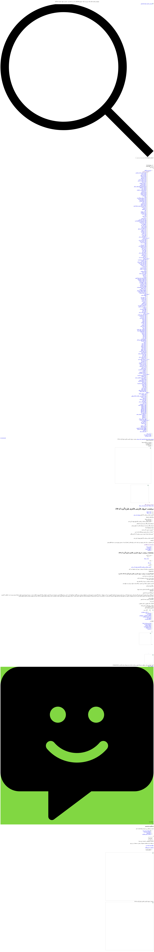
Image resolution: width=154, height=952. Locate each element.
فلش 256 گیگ (143, 410)
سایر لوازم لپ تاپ (142, 257)
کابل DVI (144, 320)
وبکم (145, 196)
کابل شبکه (144, 334)
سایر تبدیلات (143, 358)
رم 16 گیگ (144, 415)
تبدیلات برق (144, 249)
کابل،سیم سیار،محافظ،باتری (140, 220)
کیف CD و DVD (143, 399)
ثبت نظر (151, 590)
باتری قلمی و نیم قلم (142, 228)
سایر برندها (149, 512)
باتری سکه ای (143, 231)
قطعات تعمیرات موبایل (141, 429)
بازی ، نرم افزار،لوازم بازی (143, 359)
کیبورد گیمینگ (143, 178)
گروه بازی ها (143, 360)
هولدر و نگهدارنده (143, 282)
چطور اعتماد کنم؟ (147, 626)
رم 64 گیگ (144, 417)
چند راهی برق (143, 225)
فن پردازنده (144, 207)
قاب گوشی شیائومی (142, 280)
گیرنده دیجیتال (143, 204)
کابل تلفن (144, 335)
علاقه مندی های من (150, 845)
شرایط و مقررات (147, 624)
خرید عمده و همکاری (147, 616)
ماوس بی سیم (143, 175)
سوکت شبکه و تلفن (142, 390)
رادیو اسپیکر (143, 191)
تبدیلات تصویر (143, 345)
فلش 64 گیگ (143, 408)
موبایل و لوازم (146, 258)
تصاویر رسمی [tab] (148, 849)
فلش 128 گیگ (143, 409)
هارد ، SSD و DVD (142, 393)
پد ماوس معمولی (142, 183)
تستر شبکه (144, 382)
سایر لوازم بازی (143, 365)
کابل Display (143, 322)
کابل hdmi (144, 321)
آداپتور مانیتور (143, 227)
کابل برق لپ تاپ (143, 241)
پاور (145, 296)
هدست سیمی (143, 192)
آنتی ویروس (144, 367)
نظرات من (149, 614)
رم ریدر (144, 217)
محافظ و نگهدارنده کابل (141, 290)
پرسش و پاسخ (148, 548)
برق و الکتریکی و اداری (144, 420)
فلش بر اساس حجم (142, 405)
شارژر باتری (143, 234)
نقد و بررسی (148, 546)
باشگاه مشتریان (148, 619)
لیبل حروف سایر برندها (143, 505)
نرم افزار (144, 370)
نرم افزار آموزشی (142, 371)
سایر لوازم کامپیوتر (142, 219)
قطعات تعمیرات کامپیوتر (141, 428)
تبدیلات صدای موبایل (142, 291)
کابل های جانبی (143, 326)
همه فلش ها (143, 413)
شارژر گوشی (143, 260)
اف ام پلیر (144, 266)
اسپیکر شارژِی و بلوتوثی (141, 189)
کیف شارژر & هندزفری (141, 287)
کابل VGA (144, 319)
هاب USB (144, 216)
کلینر (145, 215)
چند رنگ (149, 562)
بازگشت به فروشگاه (149, 847)
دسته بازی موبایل (142, 289)
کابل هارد (144, 336)
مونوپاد (145, 276)
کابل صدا (144, 328)
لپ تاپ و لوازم (146, 238)
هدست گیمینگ (143, 193)
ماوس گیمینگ (143, 176)
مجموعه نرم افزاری (142, 369)
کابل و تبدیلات (146, 313)
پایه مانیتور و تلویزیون (142, 305)
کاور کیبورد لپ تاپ (142, 240)
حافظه (147, 392)
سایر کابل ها (143, 341)
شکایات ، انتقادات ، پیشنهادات (145, 615)
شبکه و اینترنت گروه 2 (141, 383)
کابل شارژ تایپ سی (142, 263)
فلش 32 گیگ (143, 407)
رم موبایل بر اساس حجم (141, 414)
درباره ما (149, 628)
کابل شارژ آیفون (143, 264)
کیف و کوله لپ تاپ (142, 246)
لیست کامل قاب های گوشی (140, 278)
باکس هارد (144, 235)
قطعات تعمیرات (143, 309)
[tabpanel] (77, 901)
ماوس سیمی (143, 173)
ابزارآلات (144, 256)
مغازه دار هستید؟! (147, 434)
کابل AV (144, 323)
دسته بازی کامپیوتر (142, 362)
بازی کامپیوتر (143, 361)
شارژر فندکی (143, 265)
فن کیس (144, 208)
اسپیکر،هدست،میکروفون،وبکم (140, 186)
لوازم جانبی (144, 213)
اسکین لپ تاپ (143, 242)
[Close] (153, 588)
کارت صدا (144, 202)
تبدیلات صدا (144, 344)
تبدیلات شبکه (143, 346)
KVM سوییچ (143, 352)
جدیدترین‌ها (149, 433)
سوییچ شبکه (143, 378)
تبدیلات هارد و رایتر (142, 236)
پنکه (145, 210)
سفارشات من (148, 613)
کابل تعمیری (143, 338)
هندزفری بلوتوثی (143, 268)
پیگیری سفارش (148, 436)
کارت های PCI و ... (142, 201)
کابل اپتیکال (144, 325)
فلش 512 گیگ (143, 412)
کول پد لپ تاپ (143, 244)
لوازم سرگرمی (143, 283)
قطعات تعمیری (143, 286)
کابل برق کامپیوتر (142, 222)
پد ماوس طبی (143, 184)
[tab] (75, 546)
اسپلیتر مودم (143, 389)
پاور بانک (144, 275)
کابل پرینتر (144, 327)
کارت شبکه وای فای (142, 199)
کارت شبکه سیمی (142, 200)
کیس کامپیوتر (143, 298)
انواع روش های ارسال (146, 623)
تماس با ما (149, 617)
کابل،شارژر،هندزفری (142, 259)
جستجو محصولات (150, 157)
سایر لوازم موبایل (142, 281)
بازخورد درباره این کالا (149, 504)
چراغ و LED (143, 218)
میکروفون (144, 195)
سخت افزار (146, 294)
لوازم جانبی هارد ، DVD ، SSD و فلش (138, 396)
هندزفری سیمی (143, 267)
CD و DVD (144, 394)
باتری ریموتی (143, 230)
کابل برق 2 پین (143, 223)
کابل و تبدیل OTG (142, 273)
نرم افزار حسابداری (142, 373)
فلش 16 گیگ (143, 406)
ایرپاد (145, 270)
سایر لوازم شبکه (143, 391)
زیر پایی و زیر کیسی (142, 306)
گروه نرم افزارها (143, 366)
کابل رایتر (144, 337)
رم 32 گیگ (144, 416)
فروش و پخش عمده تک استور (148, 439)
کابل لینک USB (143, 331)
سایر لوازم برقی (143, 431)
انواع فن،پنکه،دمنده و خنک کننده (140, 205)
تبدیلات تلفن (144, 347)
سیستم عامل (143, 368)
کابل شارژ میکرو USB (141, 262)
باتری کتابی (144, 233)
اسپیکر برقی (143, 188)
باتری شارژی (143, 232)
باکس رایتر (144, 251)
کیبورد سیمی (143, 177)
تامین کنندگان (148, 627)
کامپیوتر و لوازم (145, 171)
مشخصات (149, 547)
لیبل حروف (144, 181)
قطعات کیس (143, 295)
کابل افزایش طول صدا (141, 330)
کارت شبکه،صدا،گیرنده (141, 197)
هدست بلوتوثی (143, 194)
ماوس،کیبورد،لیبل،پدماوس (141, 172)
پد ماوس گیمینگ (143, 185)
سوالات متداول (148, 625)
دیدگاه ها (149, 550)
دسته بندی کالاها (148, 170)
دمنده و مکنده (143, 211)
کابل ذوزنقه (144, 333)
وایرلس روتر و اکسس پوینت (140, 377)
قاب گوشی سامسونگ (142, 279)
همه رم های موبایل (142, 418)
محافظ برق (144, 224)
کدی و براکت (143, 397)
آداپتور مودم (144, 226)
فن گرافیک (144, 209)
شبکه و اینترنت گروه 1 (141, 375)
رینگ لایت (144, 274)
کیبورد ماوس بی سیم (142, 180)
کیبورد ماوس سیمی (142, 179)
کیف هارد (144, 398)
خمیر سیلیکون (143, 212)
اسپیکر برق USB (143, 187)
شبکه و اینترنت (146, 374)
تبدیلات (145, 342)
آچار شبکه (144, 385)
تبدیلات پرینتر (143, 349)
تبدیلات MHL (143, 288)
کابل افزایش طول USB (141, 329)
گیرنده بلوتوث (143, 203)
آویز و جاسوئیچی (143, 284)
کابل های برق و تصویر (142, 314)
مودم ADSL (143, 376)
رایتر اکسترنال (143, 297)
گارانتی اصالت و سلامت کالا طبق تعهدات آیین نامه (141, 567)
